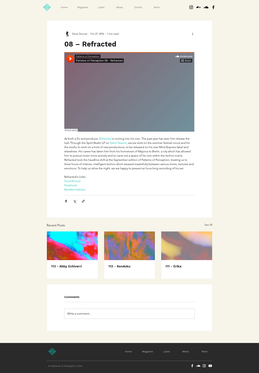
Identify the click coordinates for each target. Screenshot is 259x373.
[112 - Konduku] (129, 245)
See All (208, 224)
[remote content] (129, 92)
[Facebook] (192, 366)
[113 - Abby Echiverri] (72, 245)
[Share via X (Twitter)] (74, 201)
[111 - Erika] (186, 245)
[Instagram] (191, 7)
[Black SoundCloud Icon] (206, 7)
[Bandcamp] (198, 7)
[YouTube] (210, 366)
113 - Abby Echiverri (66, 266)
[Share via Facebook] (66, 201)
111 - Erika (173, 266)
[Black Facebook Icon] (213, 7)
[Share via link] (83, 201)
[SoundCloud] (198, 366)
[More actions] (192, 34)
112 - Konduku (119, 266)
